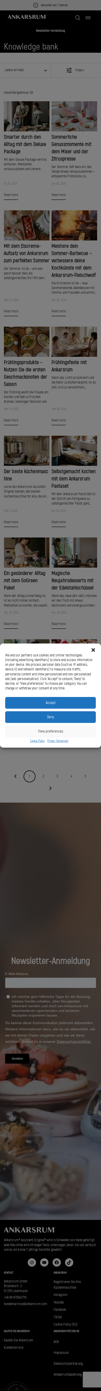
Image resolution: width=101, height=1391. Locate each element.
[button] (93, 650)
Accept (50, 702)
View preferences (50, 731)
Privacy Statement (57, 741)
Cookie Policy (37, 741)
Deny (50, 717)
